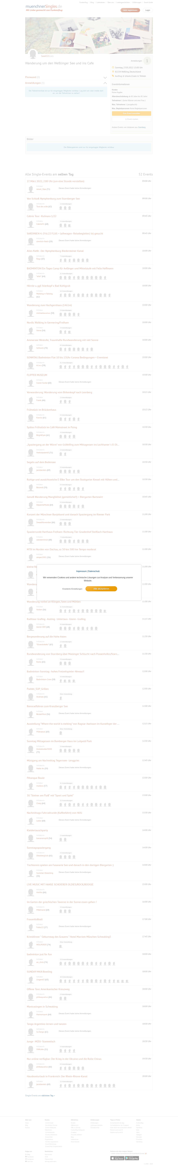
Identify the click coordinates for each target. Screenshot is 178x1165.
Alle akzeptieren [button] (101, 589)
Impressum (81, 571)
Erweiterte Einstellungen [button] (72, 589)
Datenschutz (94, 571)
